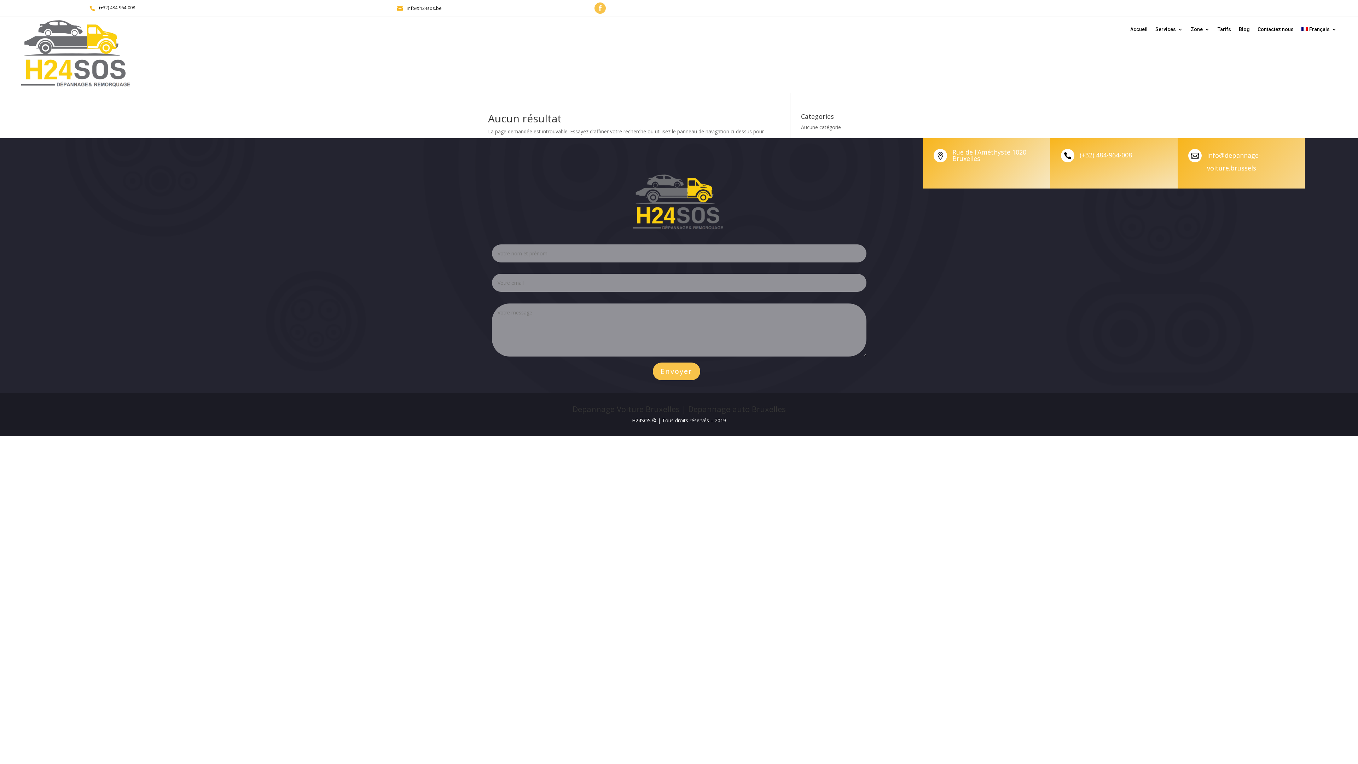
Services (1165, 29)
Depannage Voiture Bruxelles (626, 409)
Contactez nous (1276, 29)
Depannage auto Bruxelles (737, 409)
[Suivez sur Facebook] (600, 8)
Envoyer (676, 371)
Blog (1244, 29)
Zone (1197, 29)
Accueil (1139, 29)
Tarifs (1224, 29)
